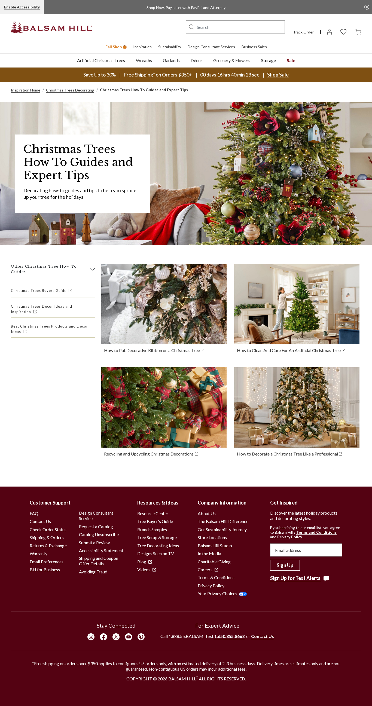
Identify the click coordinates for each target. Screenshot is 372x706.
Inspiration (142, 46)
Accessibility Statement (101, 550)
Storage (268, 60)
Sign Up (285, 565)
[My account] (329, 31)
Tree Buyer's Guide (155, 521)
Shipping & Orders (47, 537)
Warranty (38, 553)
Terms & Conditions (216, 577)
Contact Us (40, 521)
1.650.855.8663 (229, 636)
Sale (291, 60)
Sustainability (169, 46)
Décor (196, 60)
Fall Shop (113, 46)
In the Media (209, 553)
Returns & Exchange (48, 545)
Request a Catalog (96, 526)
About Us (207, 513)
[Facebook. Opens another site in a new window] (103, 636)
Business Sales (254, 46)
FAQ (34, 513)
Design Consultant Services (211, 46)
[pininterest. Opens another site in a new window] (141, 636)
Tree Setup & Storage (157, 537)
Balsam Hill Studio (215, 545)
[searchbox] (235, 26)
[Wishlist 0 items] (343, 31)
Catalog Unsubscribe (99, 534)
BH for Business (45, 569)
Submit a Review (94, 542)
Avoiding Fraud (93, 571)
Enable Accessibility (22, 7)
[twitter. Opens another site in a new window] (116, 636)
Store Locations (212, 537)
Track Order (303, 32)
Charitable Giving (214, 561)
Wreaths (144, 60)
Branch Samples (152, 529)
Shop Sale (278, 75)
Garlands (171, 60)
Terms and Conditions (316, 532)
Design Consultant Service (96, 515)
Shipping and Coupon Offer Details (98, 560)
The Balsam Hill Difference (223, 521)
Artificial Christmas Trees (101, 60)
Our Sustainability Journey (222, 529)
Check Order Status (48, 529)
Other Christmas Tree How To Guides (44, 269)
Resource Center (152, 513)
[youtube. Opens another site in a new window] (128, 636)
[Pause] (366, 7)
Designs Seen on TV (155, 553)
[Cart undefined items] (358, 31)
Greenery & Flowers (231, 60)
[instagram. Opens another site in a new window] (90, 636)
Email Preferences (46, 561)
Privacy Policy (211, 585)
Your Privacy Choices (217, 593)
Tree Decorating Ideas (158, 545)
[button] (191, 27)
